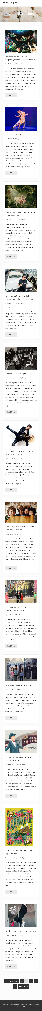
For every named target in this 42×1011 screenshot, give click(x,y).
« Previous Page (11, 981)
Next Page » (23, 987)
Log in (23, 1006)
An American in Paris (15, 134)
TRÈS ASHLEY (10, 3)
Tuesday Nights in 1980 (15, 374)
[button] (37, 3)
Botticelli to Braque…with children (20, 931)
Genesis (19, 1006)
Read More (11, 95)
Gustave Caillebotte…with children (20, 685)
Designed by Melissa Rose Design (22, 1004)
